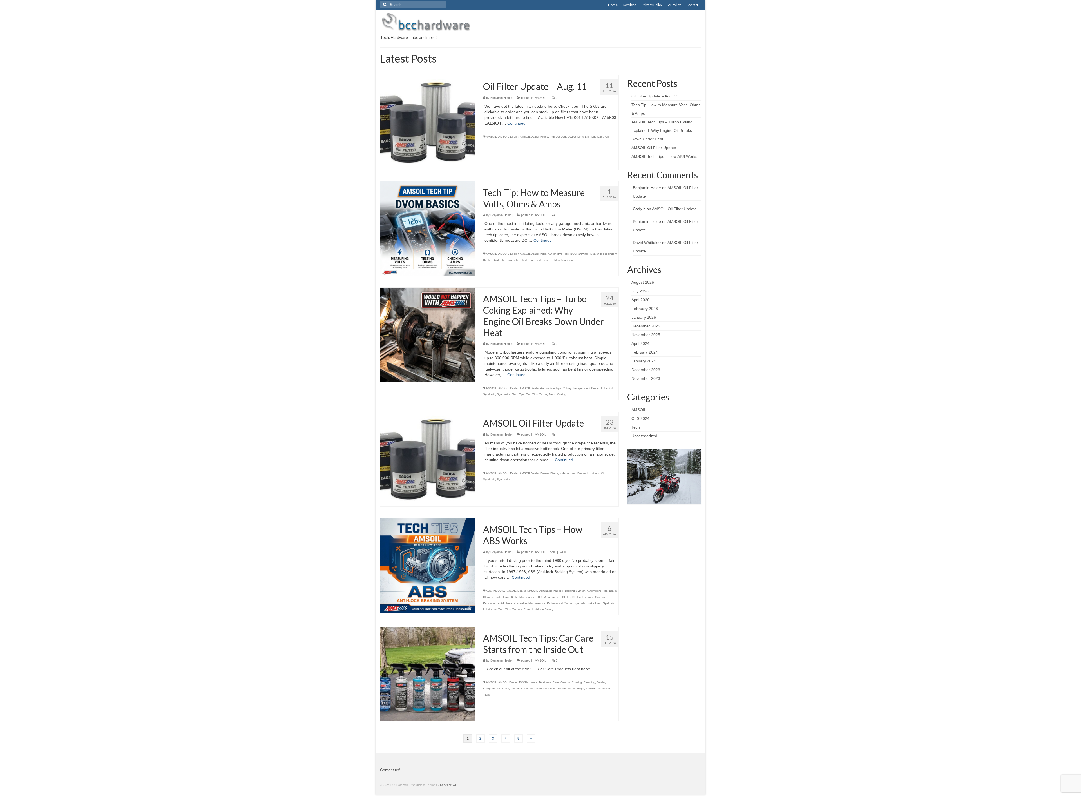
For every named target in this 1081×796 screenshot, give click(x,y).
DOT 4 (576, 596)
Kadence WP (448, 784)
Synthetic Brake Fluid (587, 603)
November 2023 (645, 378)
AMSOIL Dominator (539, 590)
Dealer (594, 253)
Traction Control (522, 609)
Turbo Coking (557, 394)
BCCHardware (579, 253)
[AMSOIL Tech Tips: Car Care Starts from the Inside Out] (427, 673)
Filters (544, 136)
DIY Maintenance (549, 596)
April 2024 (640, 343)
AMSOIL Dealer (508, 136)
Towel (486, 694)
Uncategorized (644, 436)
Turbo (543, 394)
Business (545, 682)
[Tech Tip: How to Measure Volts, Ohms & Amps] (427, 228)
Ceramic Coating (571, 682)
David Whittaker (647, 242)
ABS (489, 590)
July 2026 (640, 291)
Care (556, 682)
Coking (567, 388)
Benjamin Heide (501, 97)
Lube (604, 388)
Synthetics (513, 259)
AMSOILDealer (529, 136)
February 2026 (644, 308)
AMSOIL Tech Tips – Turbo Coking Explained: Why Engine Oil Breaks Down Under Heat (662, 130)
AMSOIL (540, 97)
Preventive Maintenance (529, 603)
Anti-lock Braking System (569, 590)
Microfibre (549, 688)
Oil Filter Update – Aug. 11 (654, 96)
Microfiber (536, 688)
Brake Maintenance (523, 596)
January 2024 (643, 361)
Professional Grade (559, 603)
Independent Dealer (563, 136)
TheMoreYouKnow (561, 259)
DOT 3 (566, 596)
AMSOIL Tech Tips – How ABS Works (664, 156)
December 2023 (645, 369)
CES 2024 (640, 418)
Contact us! (390, 770)
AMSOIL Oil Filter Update (653, 147)
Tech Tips (528, 259)
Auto (543, 253)
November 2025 (645, 334)
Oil (607, 136)
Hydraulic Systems (594, 596)
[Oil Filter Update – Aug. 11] (427, 122)
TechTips (542, 259)
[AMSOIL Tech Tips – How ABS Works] (427, 565)
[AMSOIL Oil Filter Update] (427, 458)
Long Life (583, 136)
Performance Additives (497, 603)
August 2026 (642, 282)
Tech (551, 552)
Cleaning (589, 682)
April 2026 (640, 300)
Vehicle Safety (544, 609)
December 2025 (645, 326)
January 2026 (643, 317)
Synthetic (499, 259)
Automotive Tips (558, 253)
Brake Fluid (502, 596)
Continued (516, 123)
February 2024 (644, 352)
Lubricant (597, 136)
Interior (515, 688)
